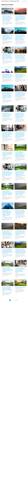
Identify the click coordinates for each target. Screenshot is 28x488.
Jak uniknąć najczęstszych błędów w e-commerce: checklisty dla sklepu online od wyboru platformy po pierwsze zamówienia (7, 269)
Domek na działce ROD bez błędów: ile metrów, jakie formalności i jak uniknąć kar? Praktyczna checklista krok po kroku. (7, 289)
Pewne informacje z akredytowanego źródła (10, 1)
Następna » (16, 300)
